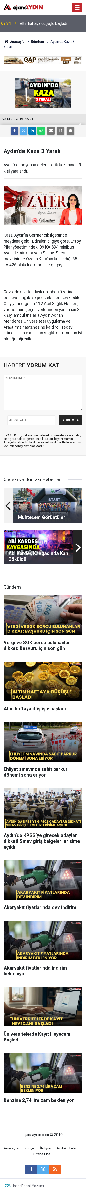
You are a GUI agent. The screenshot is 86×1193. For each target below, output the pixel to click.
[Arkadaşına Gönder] (51, 131)
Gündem (37, 42)
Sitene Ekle (41, 1154)
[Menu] (77, 7)
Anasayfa (17, 42)
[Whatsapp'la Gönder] (41, 131)
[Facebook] (14, 131)
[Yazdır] (60, 131)
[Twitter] (23, 131)
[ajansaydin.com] (23, 7)
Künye (29, 1148)
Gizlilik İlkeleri (67, 1148)
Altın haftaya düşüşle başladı (43, 23)
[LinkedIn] (32, 131)
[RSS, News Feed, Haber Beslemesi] (55, 1169)
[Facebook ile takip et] (31, 1169)
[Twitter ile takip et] (43, 1169)
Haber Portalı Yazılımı (28, 1186)
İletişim (45, 1148)
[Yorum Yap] (70, 131)
